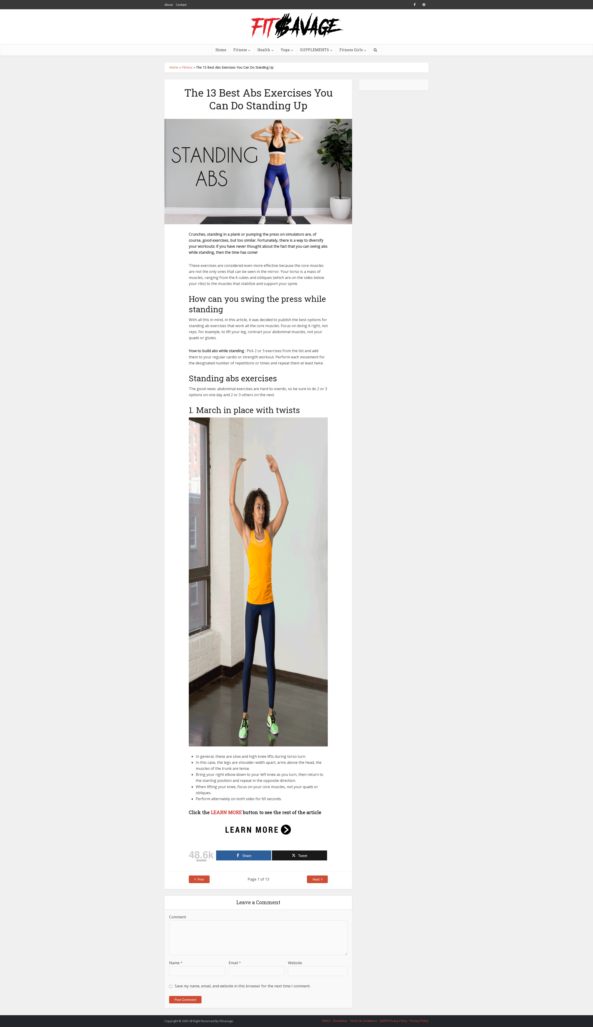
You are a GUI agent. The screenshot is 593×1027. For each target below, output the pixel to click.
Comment (177, 917)
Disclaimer (340, 1021)
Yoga (285, 49)
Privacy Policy (419, 1021)
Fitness (240, 49)
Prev (200, 879)
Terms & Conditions (363, 1021)
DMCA (326, 1021)
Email (235, 962)
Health (263, 49)
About (168, 5)
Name (176, 962)
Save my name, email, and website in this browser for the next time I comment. (242, 986)
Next (316, 879)
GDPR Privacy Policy (393, 1021)
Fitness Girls (351, 49)
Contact (181, 5)
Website (295, 962)
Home (220, 49)
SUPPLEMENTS (314, 49)
